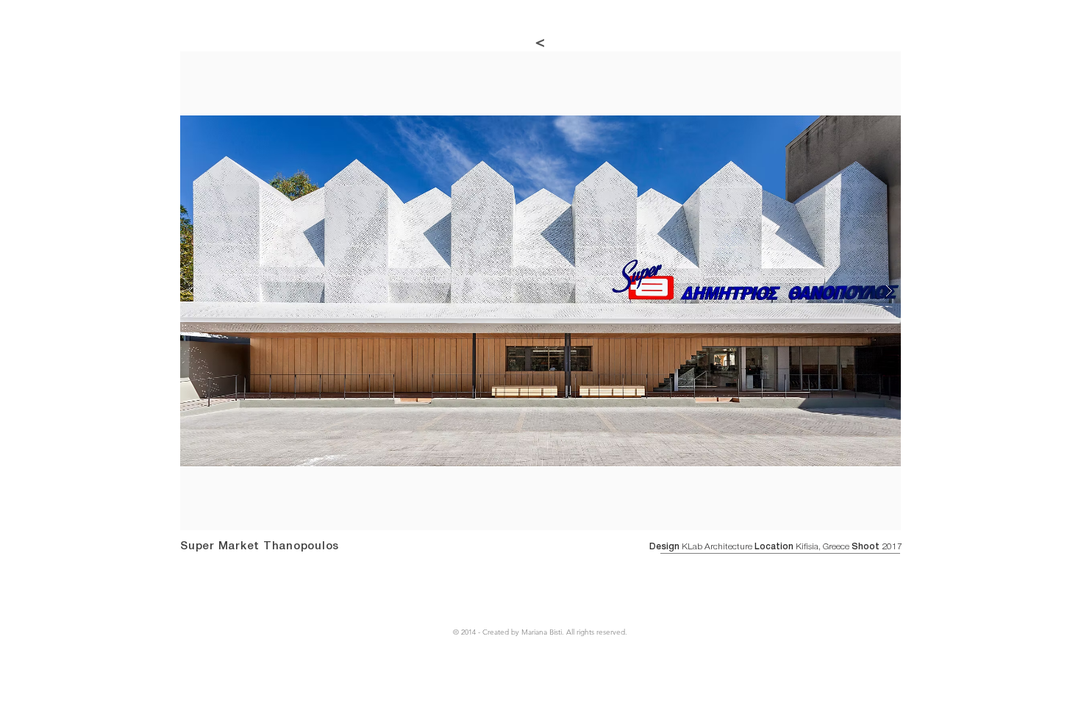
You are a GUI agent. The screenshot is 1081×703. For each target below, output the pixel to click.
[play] (861, 63)
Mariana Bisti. (543, 632)
